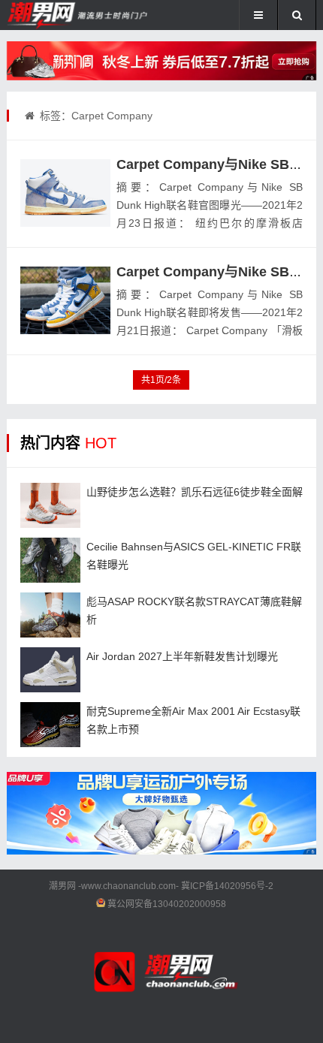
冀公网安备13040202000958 (166, 904)
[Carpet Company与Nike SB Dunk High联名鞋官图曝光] (65, 193)
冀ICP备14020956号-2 (227, 886)
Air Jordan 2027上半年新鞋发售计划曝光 (182, 656)
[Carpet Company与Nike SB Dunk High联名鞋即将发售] (65, 300)
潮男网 (62, 886)
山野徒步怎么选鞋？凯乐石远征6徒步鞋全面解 (194, 492)
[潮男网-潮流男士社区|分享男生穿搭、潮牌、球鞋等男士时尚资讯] (57, 15)
